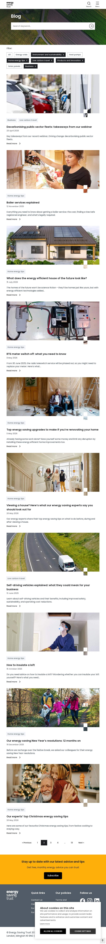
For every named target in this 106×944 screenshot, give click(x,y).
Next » (81, 842)
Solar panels (14, 66)
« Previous (26, 842)
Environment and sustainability (47, 54)
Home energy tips (16, 60)
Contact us (36, 899)
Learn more (45, 924)
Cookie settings (83, 931)
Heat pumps (75, 54)
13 (72, 842)
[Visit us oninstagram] (89, 900)
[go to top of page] (102, 940)
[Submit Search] (91, 26)
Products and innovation (69, 60)
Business (29, 66)
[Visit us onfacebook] (82, 900)
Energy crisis (21, 54)
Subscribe (53, 875)
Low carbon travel (41, 60)
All (9, 54)
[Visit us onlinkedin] (96, 900)
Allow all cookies (53, 931)
